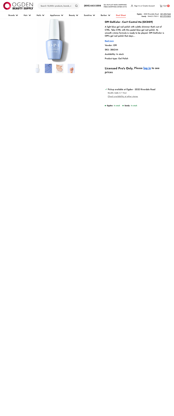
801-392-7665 (165, 14)
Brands (11, 15)
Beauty (72, 15)
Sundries (88, 15)
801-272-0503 (165, 16)
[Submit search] (76, 5)
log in (147, 68)
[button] (47, 56)
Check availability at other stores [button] (123, 96)
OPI (115, 45)
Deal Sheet (121, 15)
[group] (37, 68)
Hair (26, 15)
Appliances (55, 15)
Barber (104, 15)
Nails (39, 15)
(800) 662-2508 (92, 5)
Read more (109, 41)
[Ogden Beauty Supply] (18, 6)
